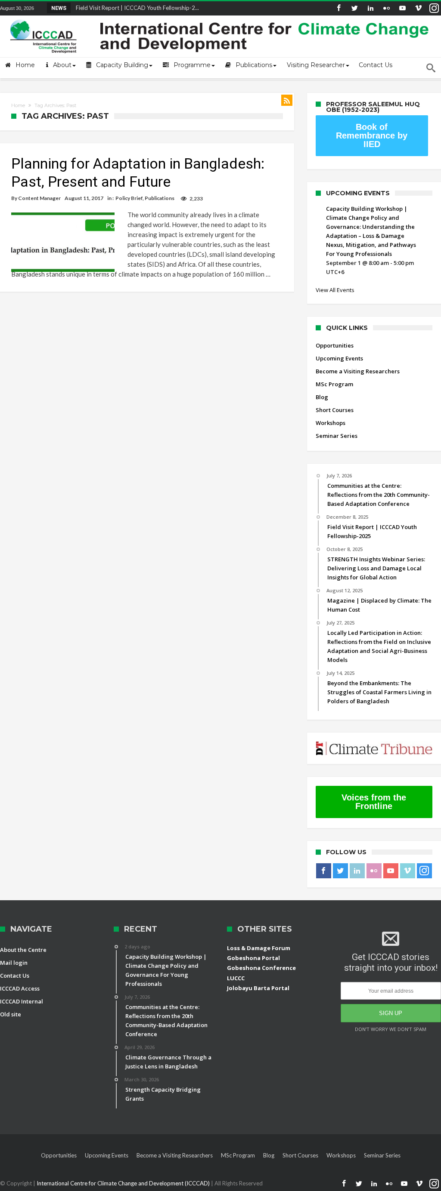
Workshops (330, 423)
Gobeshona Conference (261, 968)
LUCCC (236, 978)
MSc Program (334, 384)
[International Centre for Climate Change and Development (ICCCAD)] (220, 18)
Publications (159, 198)
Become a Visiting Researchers (358, 371)
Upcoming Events (339, 358)
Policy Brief (129, 198)
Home (18, 105)
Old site (10, 1014)
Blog (322, 397)
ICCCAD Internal (21, 1001)
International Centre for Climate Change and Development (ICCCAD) (124, 1183)
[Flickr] (386, 8)
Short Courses (335, 410)
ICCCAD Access (20, 988)
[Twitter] (354, 8)
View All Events (335, 290)
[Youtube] (402, 8)
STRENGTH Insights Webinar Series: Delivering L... (136, 7)
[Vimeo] (418, 8)
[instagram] (434, 8)
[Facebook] (338, 8)
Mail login (14, 962)
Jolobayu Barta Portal (258, 988)
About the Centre (23, 950)
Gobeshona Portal (253, 958)
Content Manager (39, 198)
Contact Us (14, 975)
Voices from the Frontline (374, 801)
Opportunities (335, 345)
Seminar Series (336, 436)
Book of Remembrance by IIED (371, 135)
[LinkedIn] (370, 8)
